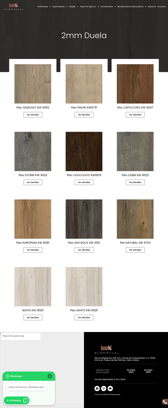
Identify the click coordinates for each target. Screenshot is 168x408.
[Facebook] (97, 388)
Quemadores (58, 6)
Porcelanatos (107, 6)
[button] (50, 376)
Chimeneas (42, 6)
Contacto (161, 6)
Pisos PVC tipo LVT (88, 6)
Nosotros (152, 6)
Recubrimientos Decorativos (130, 6)
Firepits (72, 6)
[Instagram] (103, 388)
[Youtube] (110, 388)
